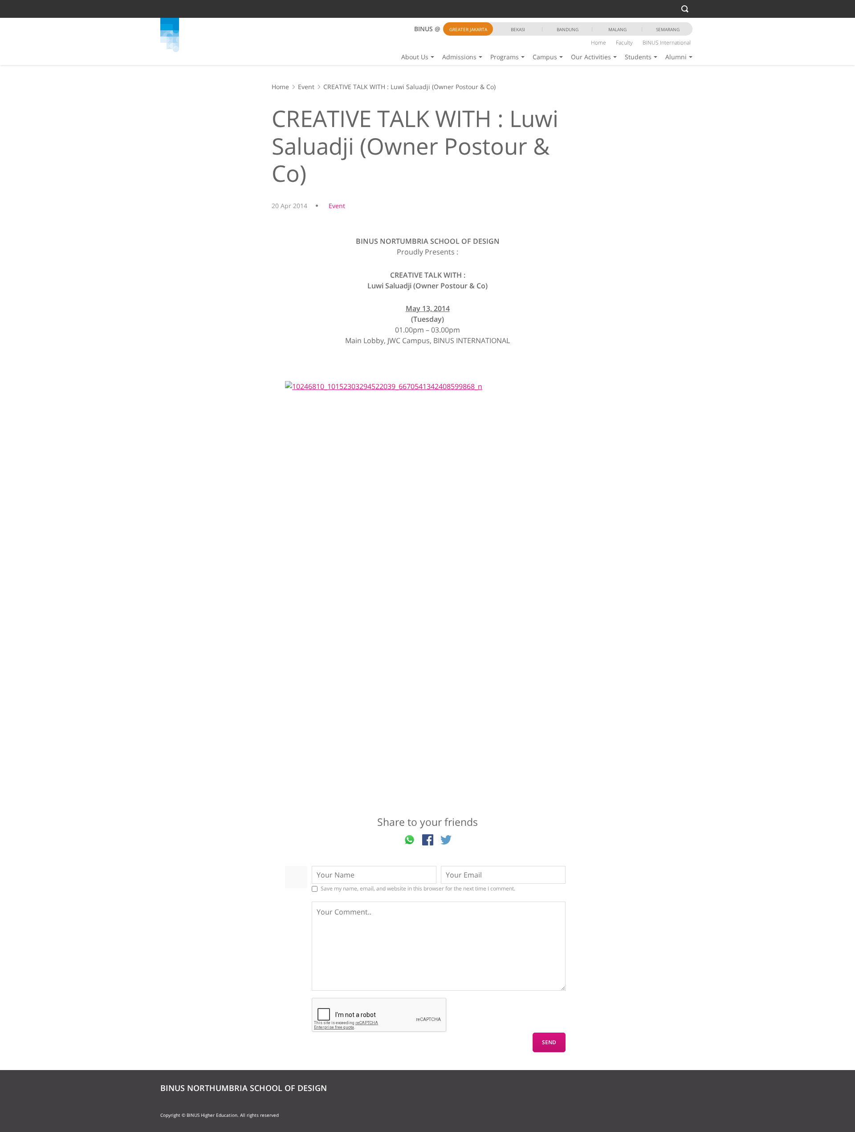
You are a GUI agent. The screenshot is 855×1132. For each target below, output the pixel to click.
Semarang (668, 29)
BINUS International (667, 42)
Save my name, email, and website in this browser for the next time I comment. (418, 888)
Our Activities (591, 57)
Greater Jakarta (468, 29)
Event (306, 86)
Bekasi (518, 29)
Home (598, 42)
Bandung (567, 29)
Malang (617, 29)
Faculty (624, 42)
